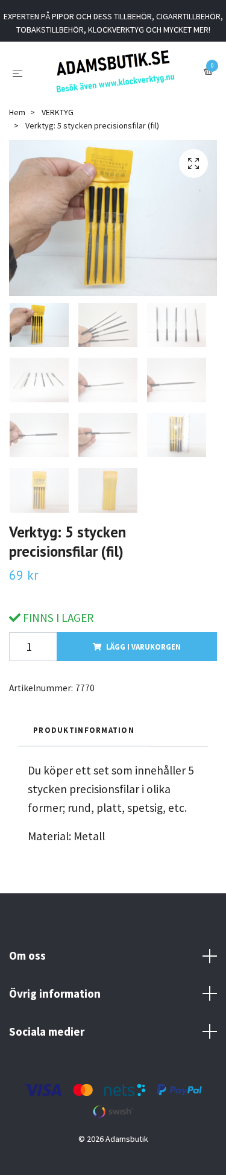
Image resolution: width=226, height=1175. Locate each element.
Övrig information (55, 1004)
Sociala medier (46, 1041)
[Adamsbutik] (115, 76)
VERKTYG (58, 123)
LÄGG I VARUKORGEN (143, 657)
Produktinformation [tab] (83, 741)
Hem (17, 123)
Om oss (27, 966)
